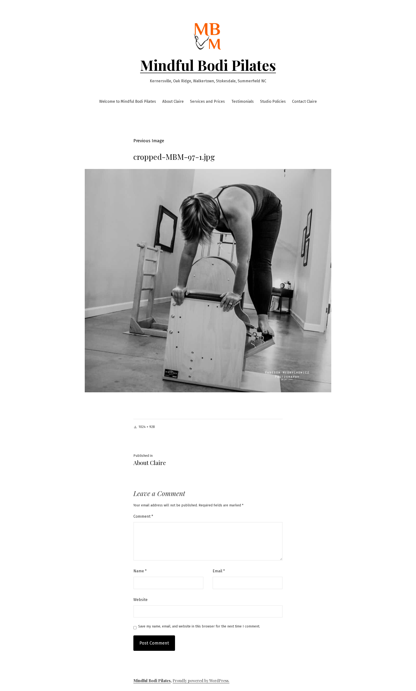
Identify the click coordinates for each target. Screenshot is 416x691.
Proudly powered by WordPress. (201, 680)
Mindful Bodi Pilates (208, 64)
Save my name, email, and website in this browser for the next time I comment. (199, 626)
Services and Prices (207, 101)
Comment (143, 516)
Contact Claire (304, 101)
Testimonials (242, 101)
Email (219, 571)
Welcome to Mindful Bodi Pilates (127, 101)
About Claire (173, 101)
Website (140, 599)
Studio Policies (273, 101)
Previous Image (148, 140)
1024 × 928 (146, 427)
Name (140, 571)
